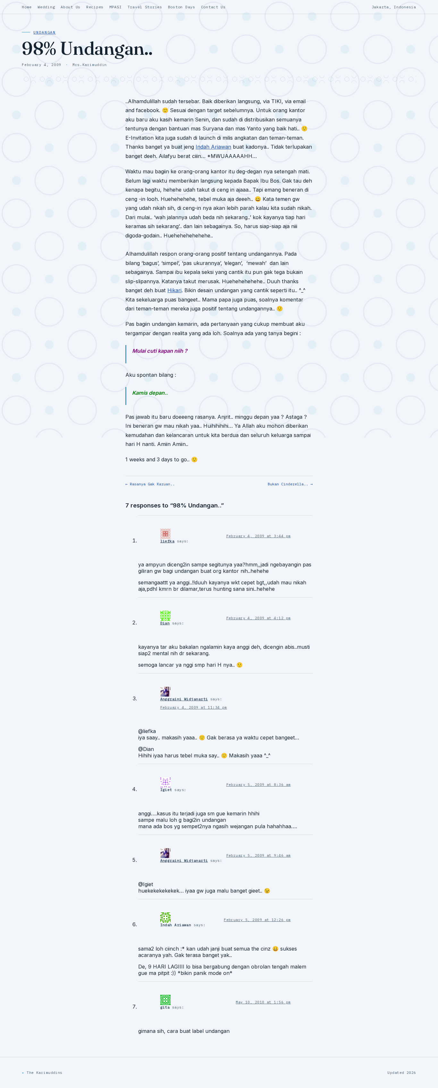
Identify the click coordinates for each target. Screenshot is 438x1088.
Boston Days (181, 6)
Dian (165, 623)
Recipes (95, 6)
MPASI (115, 6)
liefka (167, 541)
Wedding (46, 6)
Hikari (174, 290)
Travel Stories (145, 6)
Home (27, 6)
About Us (70, 6)
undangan (44, 32)
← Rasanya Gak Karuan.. (150, 484)
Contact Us (213, 6)
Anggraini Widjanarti (184, 699)
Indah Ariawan (213, 147)
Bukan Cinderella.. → (290, 484)
